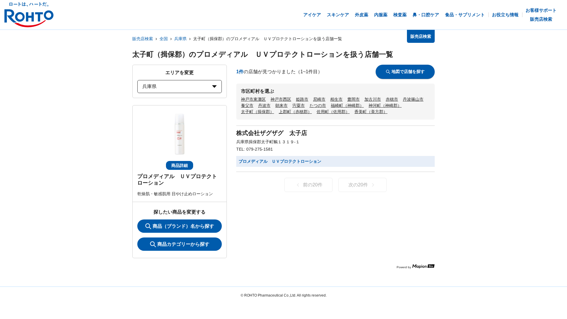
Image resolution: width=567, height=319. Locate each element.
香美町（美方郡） (370, 111)
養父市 (247, 105)
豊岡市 (353, 99)
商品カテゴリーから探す (183, 244)
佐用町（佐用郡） (333, 111)
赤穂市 (392, 99)
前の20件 (312, 184)
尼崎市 (319, 99)
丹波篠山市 (413, 99)
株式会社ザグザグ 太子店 (271, 133)
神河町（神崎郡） (385, 105)
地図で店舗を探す (408, 71)
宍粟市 (298, 105)
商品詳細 (179, 165)
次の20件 (358, 184)
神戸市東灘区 (253, 99)
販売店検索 (142, 38)
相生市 (336, 99)
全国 (163, 38)
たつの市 (317, 105)
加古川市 (372, 99)
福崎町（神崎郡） (347, 105)
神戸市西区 (281, 99)
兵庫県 (180, 38)
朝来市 (281, 105)
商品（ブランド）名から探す (183, 226)
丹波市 (264, 105)
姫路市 (302, 99)
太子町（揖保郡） (257, 111)
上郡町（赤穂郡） (295, 111)
